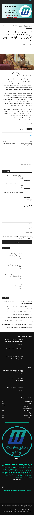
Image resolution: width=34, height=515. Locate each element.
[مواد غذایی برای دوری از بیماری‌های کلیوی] (27, 194)
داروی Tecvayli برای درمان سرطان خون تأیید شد (14, 311)
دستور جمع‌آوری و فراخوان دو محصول (14, 348)
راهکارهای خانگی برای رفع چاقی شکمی (20, 314)
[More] (17, 51)
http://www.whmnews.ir (26, 164)
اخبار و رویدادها (26, 188)
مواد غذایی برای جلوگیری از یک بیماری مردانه (25, 144)
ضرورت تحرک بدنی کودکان (8, 143)
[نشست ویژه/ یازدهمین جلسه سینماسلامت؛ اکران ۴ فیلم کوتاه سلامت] (27, 373)
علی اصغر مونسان (28, 301)
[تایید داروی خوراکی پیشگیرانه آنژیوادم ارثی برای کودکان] (27, 178)
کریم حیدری (29, 311)
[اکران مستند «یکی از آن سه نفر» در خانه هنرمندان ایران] (27, 381)
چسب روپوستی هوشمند (21, 129)
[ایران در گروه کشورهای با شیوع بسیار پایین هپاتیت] (27, 186)
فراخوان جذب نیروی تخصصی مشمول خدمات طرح (18, 306)
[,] (29, 44)
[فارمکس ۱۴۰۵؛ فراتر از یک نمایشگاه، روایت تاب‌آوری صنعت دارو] (27, 276)
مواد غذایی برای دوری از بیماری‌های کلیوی (13, 192)
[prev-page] (31, 200)
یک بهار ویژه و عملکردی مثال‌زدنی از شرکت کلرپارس (18, 317)
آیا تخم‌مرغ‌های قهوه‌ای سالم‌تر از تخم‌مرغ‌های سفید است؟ (15, 324)
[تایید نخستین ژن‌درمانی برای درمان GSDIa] (27, 286)
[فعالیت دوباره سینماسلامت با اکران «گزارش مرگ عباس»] (27, 389)
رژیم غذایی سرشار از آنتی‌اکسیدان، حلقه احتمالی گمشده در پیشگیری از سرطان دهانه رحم (13, 255)
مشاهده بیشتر (18, 292)
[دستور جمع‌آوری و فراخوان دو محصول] (27, 266)
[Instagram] (3, 487)
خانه (31, 25)
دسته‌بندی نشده (25, 25)
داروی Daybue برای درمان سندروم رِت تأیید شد (16, 327)
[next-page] (28, 200)
